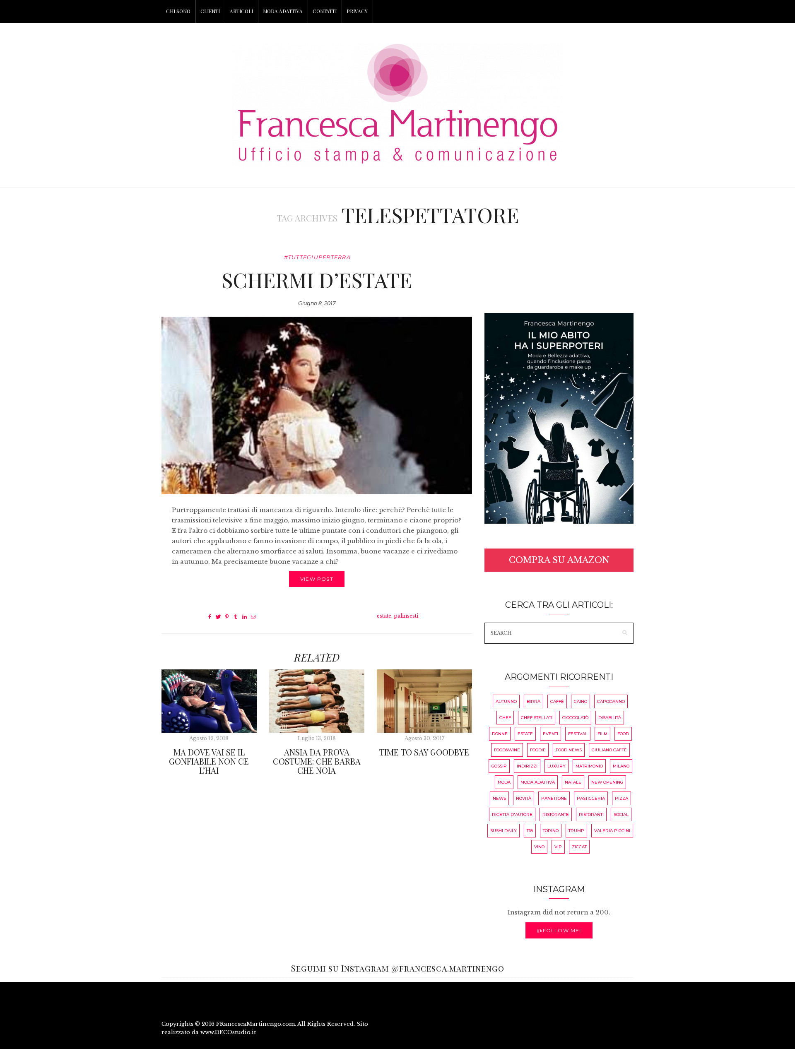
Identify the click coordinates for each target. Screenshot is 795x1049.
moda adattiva (537, 782)
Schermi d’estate (317, 280)
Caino (580, 701)
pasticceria (591, 798)
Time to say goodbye (424, 752)
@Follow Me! (559, 930)
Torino (551, 830)
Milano (621, 766)
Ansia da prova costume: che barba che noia (317, 761)
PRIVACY (357, 11)
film (602, 733)
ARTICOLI (241, 11)
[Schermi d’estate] (316, 405)
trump (576, 830)
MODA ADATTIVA (283, 11)
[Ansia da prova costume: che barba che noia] (316, 701)
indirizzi (527, 766)
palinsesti (406, 616)
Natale (573, 782)
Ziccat (579, 846)
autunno (506, 701)
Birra (533, 701)
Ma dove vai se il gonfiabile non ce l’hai (209, 761)
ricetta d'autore (512, 814)
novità (523, 798)
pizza (621, 798)
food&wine (507, 750)
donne (500, 733)
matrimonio (589, 766)
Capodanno (611, 701)
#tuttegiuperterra (317, 257)
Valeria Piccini (612, 830)
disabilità (609, 717)
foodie (538, 750)
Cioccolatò (575, 717)
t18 (530, 830)
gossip (499, 766)
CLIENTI (210, 11)
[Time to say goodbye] (424, 701)
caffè (557, 701)
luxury (556, 766)
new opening (607, 782)
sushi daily (503, 830)
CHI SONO (178, 11)
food (623, 733)
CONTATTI (325, 11)
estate (384, 616)
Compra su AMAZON (559, 560)
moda (504, 782)
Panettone (554, 798)
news (499, 798)
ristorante (555, 814)
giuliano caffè (609, 750)
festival (578, 733)
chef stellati (536, 717)
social (621, 814)
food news (569, 750)
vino (539, 846)
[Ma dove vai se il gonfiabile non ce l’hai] (209, 701)
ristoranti (591, 814)
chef (505, 717)
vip (558, 846)
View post (316, 579)
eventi (550, 733)
